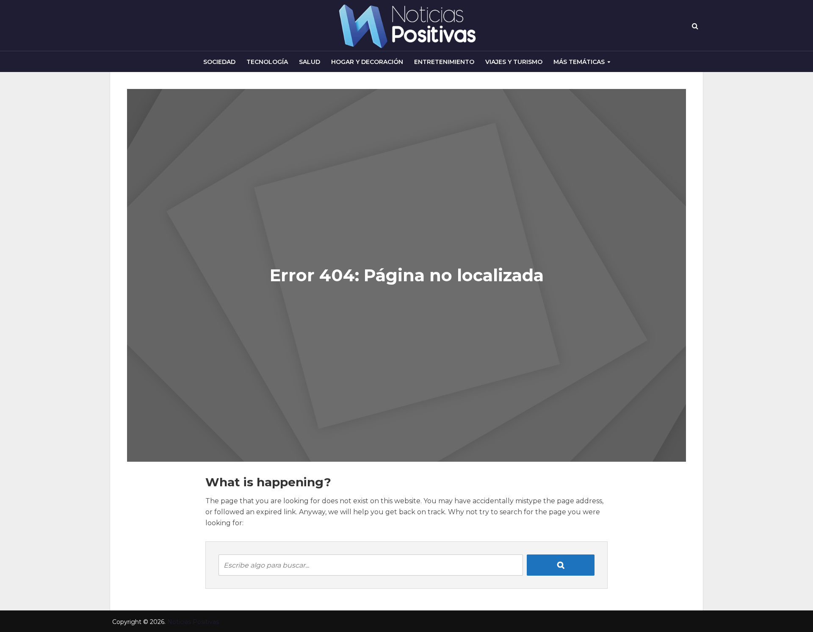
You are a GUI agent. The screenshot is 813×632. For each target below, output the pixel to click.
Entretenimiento (444, 62)
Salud (309, 62)
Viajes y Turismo (513, 62)
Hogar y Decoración (367, 62)
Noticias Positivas (193, 622)
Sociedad (219, 62)
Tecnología (267, 62)
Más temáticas (579, 62)
